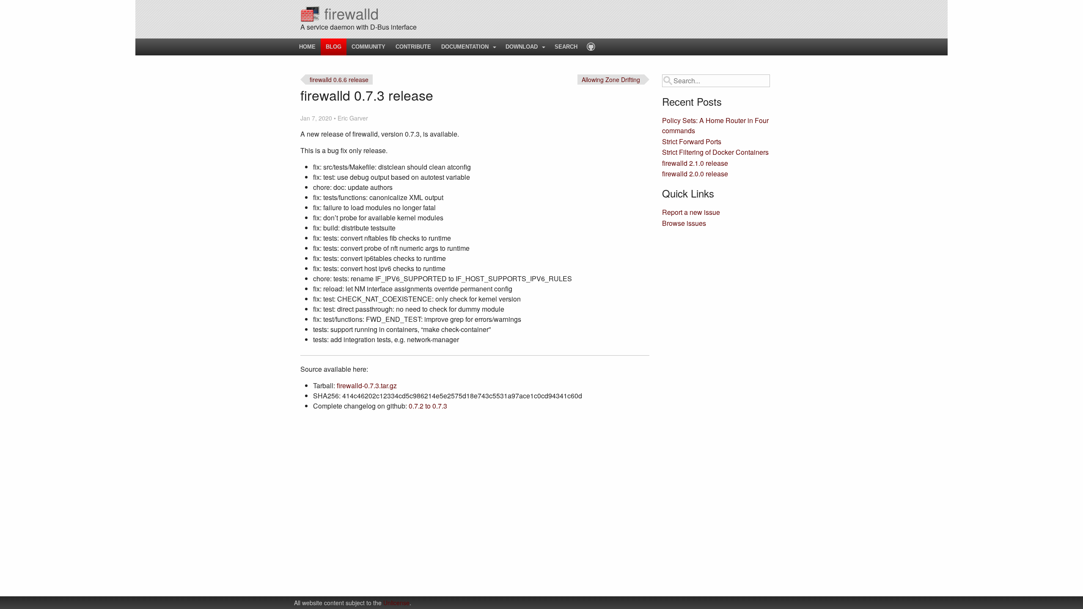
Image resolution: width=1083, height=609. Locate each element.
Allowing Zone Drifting (611, 79)
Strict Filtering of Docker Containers (715, 152)
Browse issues (684, 223)
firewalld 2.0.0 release (695, 173)
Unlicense (396, 602)
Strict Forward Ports (691, 141)
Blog (333, 47)
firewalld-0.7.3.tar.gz (367, 385)
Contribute (413, 47)
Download (522, 47)
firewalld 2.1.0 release (695, 163)
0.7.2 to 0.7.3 (428, 406)
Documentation (465, 47)
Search (566, 47)
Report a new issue (691, 212)
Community (368, 47)
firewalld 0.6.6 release (339, 79)
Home (307, 47)
